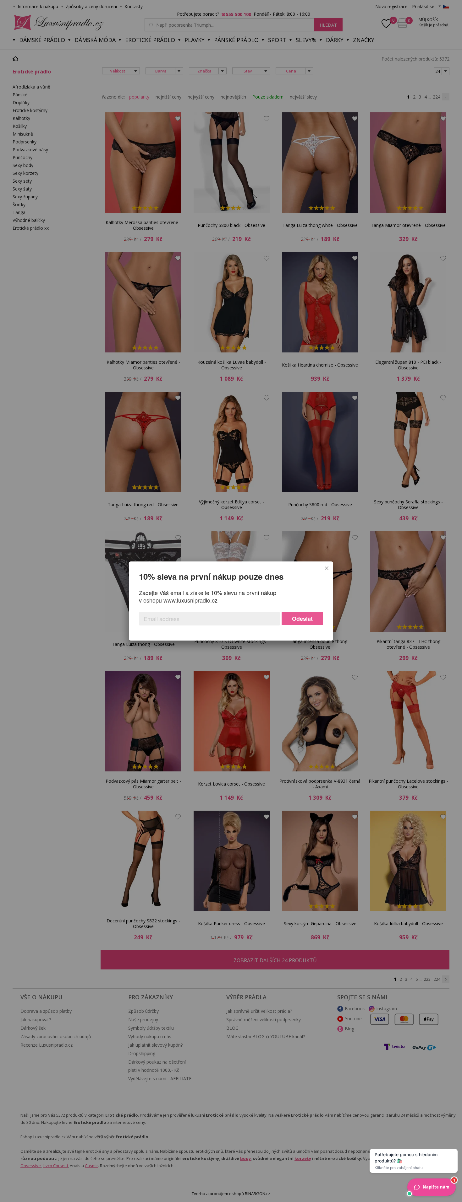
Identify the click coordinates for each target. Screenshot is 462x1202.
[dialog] (231, 601)
